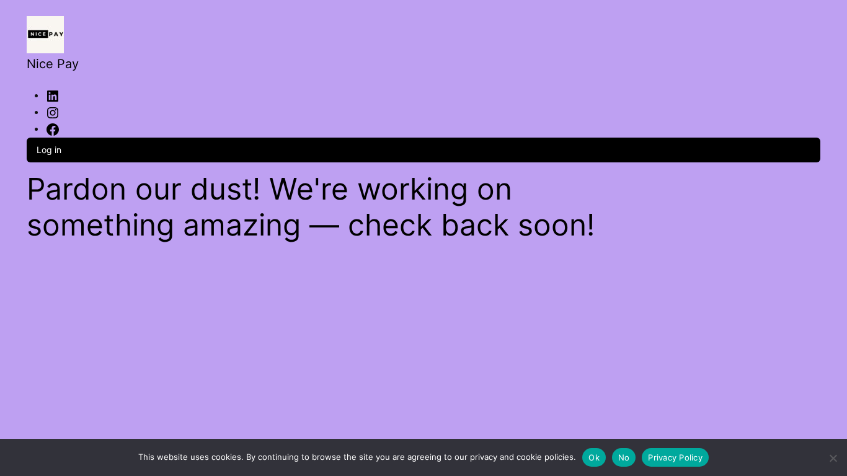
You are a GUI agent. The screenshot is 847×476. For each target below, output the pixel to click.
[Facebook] (52, 128)
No (624, 457)
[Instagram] (52, 111)
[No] (833, 456)
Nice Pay (53, 63)
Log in (49, 149)
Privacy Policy (675, 457)
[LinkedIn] (52, 95)
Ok (594, 457)
